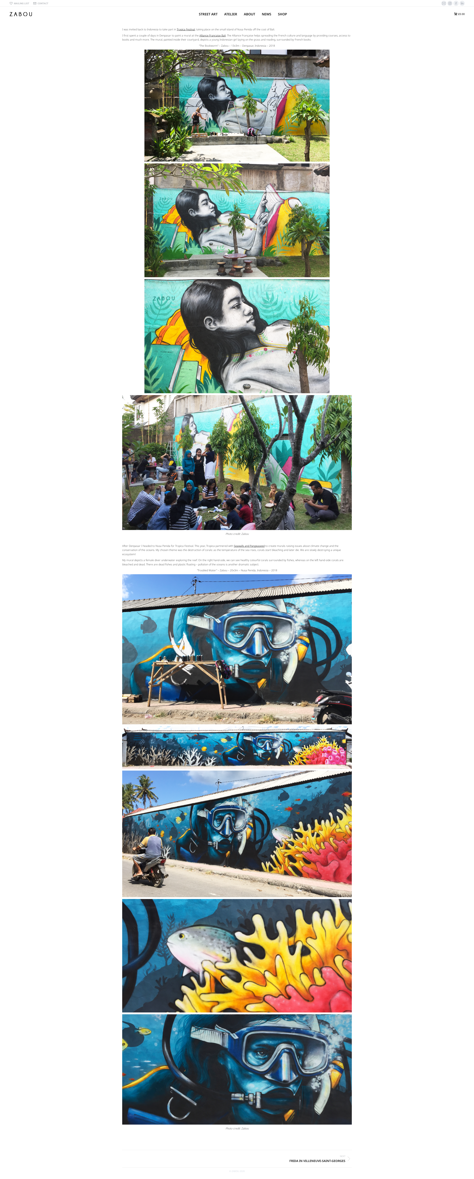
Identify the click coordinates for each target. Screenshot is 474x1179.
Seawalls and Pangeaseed (249, 546)
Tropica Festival (186, 29)
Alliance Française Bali (212, 35)
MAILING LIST (21, 3)
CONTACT (43, 3)
